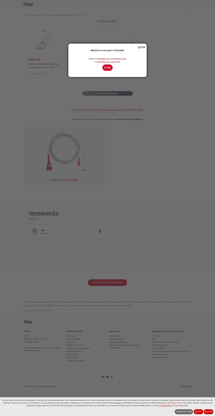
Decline (208, 412)
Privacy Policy (175, 403)
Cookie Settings (184, 412)
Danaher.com (104, 59)
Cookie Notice (165, 405)
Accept (198, 412)
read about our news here (108, 62)
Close (138, 47)
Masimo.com (120, 59)
